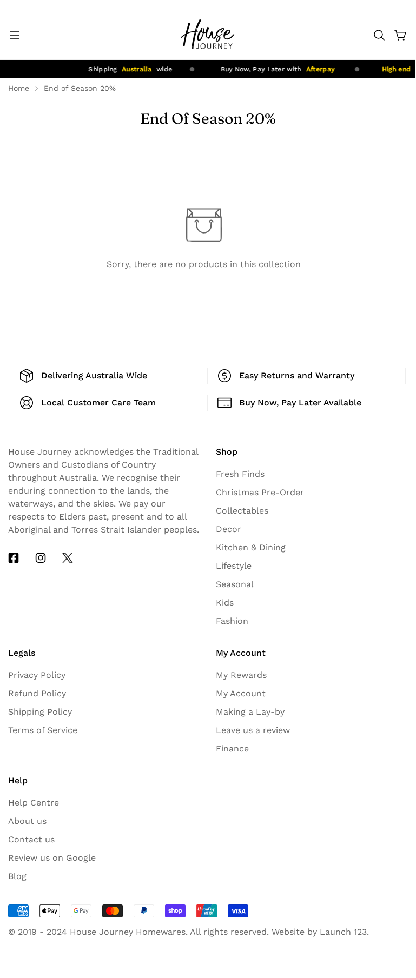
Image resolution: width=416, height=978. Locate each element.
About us (27, 821)
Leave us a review (253, 730)
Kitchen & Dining (251, 547)
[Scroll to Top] (394, 877)
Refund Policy (37, 693)
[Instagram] (40, 558)
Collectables (242, 510)
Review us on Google (52, 858)
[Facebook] (13, 558)
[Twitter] (67, 558)
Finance (232, 748)
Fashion (232, 621)
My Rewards (241, 675)
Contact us (31, 839)
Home (18, 88)
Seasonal (235, 584)
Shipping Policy (40, 712)
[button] (379, 35)
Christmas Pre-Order (260, 492)
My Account (241, 693)
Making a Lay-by (250, 712)
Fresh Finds (240, 474)
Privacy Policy (36, 675)
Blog (17, 876)
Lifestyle (234, 566)
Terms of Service (42, 730)
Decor (228, 529)
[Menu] (14, 35)
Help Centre (33, 802)
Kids (225, 602)
